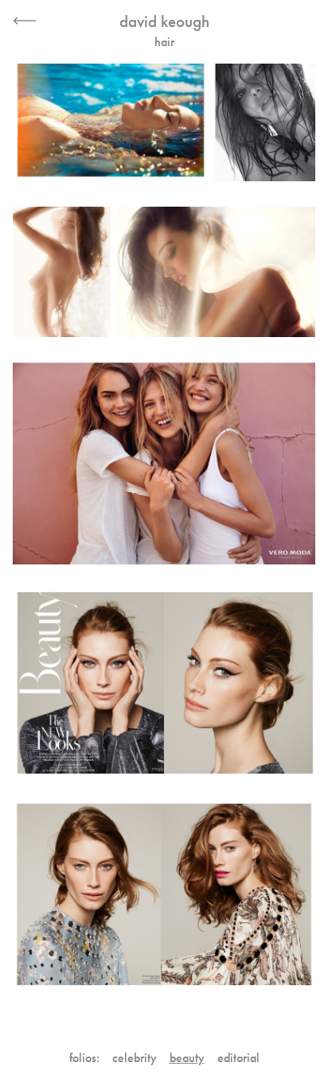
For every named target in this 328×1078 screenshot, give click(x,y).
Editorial (238, 1057)
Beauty (187, 1057)
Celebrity (134, 1057)
